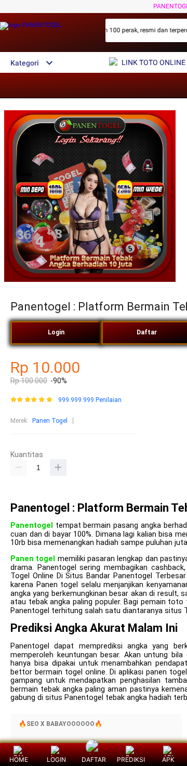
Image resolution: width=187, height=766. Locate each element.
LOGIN (56, 759)
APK (168, 759)
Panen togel (32, 558)
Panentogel (31, 525)
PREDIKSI (131, 759)
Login (56, 332)
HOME (18, 759)
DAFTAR (94, 759)
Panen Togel (50, 420)
